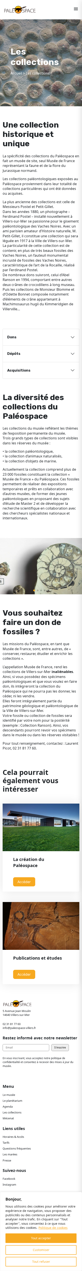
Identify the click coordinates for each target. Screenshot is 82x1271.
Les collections (12, 1112)
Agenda (8, 1106)
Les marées (10, 1154)
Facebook (9, 1179)
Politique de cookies (53, 1228)
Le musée (9, 1095)
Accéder (24, 881)
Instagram (9, 1184)
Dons (11, 337)
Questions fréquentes (17, 1148)
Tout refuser (41, 1261)
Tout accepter (41, 1238)
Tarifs (6, 1143)
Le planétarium (12, 1101)
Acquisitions (18, 370)
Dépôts (13, 354)
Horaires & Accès (13, 1137)
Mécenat (8, 1118)
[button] (34, 590)
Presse (7, 1160)
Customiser (41, 1250)
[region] (41, 1231)
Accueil (16, 73)
